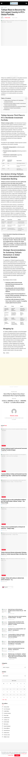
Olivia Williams (7, 728)
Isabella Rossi (6, 717)
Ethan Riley (6, 715)
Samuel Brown (7, 730)
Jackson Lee (6, 719)
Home (2, 7)
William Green (6, 736)
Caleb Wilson (6, 711)
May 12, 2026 (14, 17)
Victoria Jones (7, 17)
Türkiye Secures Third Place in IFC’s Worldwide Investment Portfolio (13, 101)
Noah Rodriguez (7, 726)
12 (7, 691)
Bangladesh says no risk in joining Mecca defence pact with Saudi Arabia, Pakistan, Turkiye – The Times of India (13, 501)
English (6, 587)
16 (20, 691)
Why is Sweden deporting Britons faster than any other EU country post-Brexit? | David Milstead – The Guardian (16, 642)
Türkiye (5, 7)
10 (24, 689)
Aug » (6, 699)
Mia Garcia (6, 724)
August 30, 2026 (4, 451)
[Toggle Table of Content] (25, 98)
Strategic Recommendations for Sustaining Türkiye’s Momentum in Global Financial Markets (15, 107)
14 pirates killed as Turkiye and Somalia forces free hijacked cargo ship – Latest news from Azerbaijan (16, 636)
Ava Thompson (7, 709)
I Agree (17, 755)
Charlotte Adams (7, 713)
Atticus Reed (6, 706)
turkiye (7, 352)
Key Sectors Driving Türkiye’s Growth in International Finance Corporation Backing (15, 104)
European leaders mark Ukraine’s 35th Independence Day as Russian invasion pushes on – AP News (16, 623)
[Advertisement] (14, 61)
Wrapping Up (7, 109)
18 (3, 694)
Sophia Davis (6, 732)
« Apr (3, 699)
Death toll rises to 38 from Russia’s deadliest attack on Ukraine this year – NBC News (17, 610)
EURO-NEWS (6, 721)
